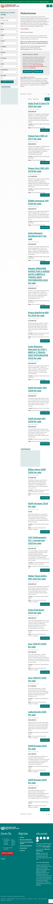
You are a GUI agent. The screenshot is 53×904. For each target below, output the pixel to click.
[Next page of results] (46, 94)
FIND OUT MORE (44, 1)
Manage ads (38, 71)
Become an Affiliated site (26, 839)
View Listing (45, 130)
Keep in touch (41, 834)
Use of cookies (3, 898)
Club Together (46, 846)
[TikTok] (37, 840)
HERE (46, 43)
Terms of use (18, 898)
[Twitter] (44, 838)
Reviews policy (9, 900)
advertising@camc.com (26, 49)
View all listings (24, 29)
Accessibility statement (11, 898)
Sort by (30, 99)
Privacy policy (30, 898)
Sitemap (35, 898)
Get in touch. (45, 862)
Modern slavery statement (42, 898)
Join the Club (6, 834)
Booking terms (24, 898)
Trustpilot (3, 858)
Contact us (22, 850)
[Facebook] (37, 838)
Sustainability (3, 900)
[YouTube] (48, 838)
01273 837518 (32, 68)
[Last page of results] (48, 94)
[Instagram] (41, 838)
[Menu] (51, 6)
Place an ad (28, 71)
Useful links (23, 834)
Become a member (7, 853)
